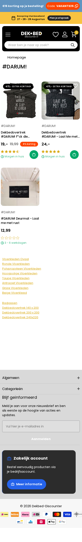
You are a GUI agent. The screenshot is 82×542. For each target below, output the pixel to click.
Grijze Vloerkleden (15, 288)
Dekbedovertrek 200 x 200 (20, 312)
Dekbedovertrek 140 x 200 (20, 308)
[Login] (64, 34)
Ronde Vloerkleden (16, 264)
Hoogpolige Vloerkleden (19, 273)
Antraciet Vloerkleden (17, 283)
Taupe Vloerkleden (16, 278)
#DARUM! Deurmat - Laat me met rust (20, 221)
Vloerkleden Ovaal (15, 259)
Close (41, 377)
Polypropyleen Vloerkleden (21, 269)
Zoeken (73, 45)
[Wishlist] (55, 34)
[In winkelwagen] (34, 154)
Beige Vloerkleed (14, 293)
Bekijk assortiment (7, 35)
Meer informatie (29, 484)
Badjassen (9, 303)
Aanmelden (41, 439)
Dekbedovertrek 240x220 (20, 317)
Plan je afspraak (59, 18)
